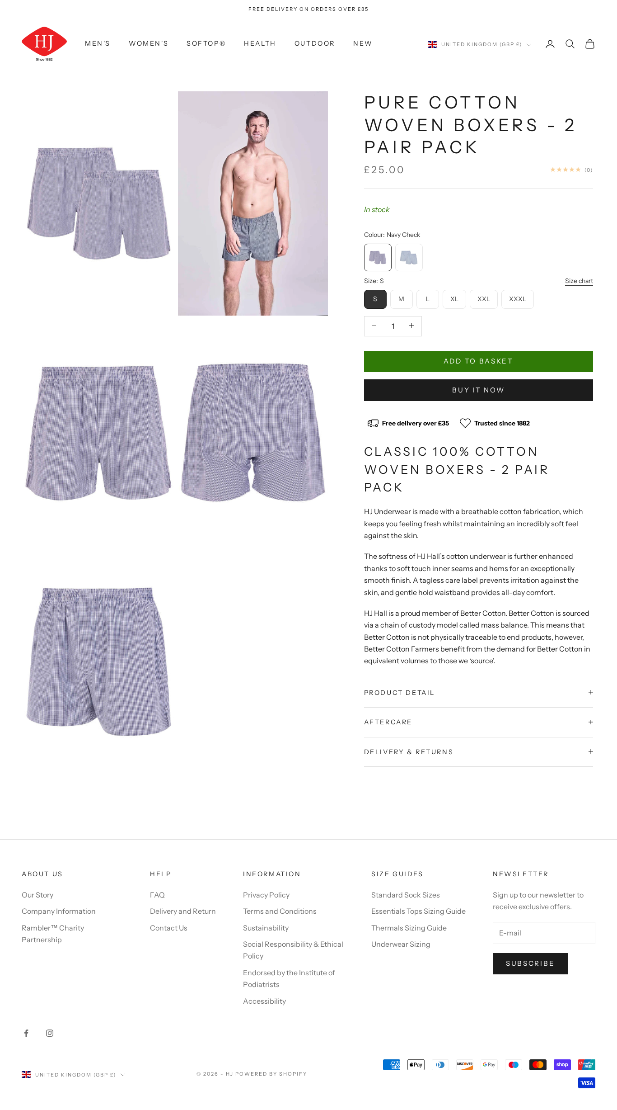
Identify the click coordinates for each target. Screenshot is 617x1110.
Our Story (37, 894)
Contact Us (168, 927)
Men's (98, 44)
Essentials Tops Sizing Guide (418, 911)
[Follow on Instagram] (49, 1033)
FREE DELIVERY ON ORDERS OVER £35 (308, 9)
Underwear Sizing (400, 944)
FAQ (157, 894)
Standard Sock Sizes (405, 894)
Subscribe (530, 963)
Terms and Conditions (280, 911)
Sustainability (266, 927)
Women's (148, 44)
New (363, 44)
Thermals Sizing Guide (409, 927)
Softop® (206, 44)
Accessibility (264, 1001)
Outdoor (314, 44)
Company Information (59, 911)
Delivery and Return (183, 911)
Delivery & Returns (409, 751)
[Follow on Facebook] (26, 1033)
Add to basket (479, 360)
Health (260, 44)
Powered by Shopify (271, 1074)
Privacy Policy (266, 894)
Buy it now (478, 389)
